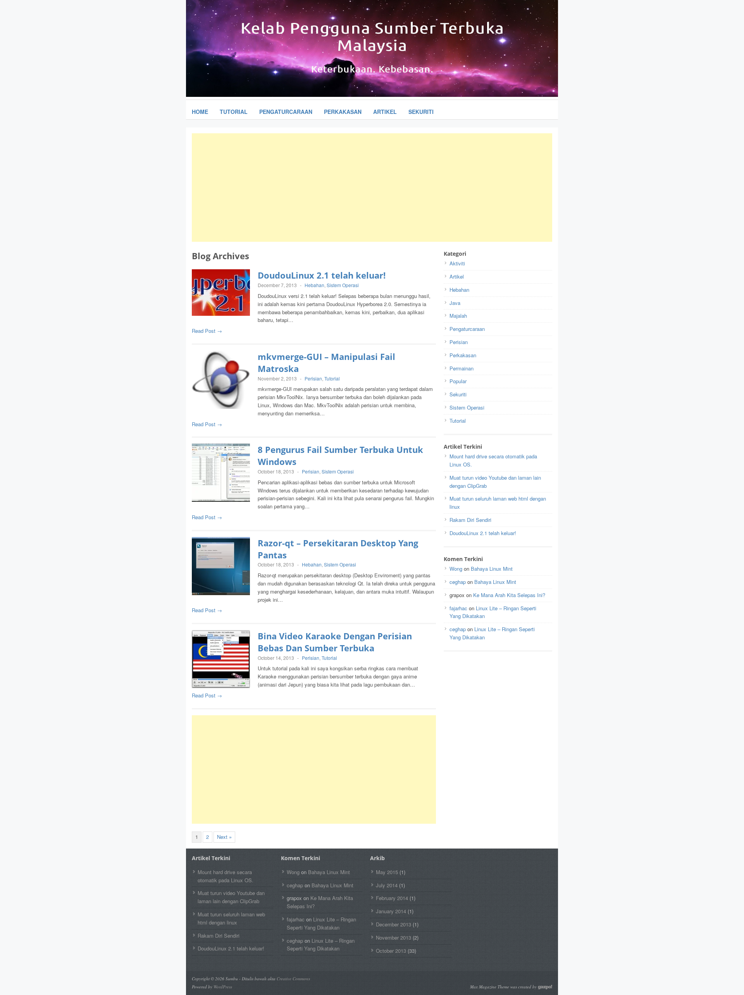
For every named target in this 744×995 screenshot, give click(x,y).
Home (200, 111)
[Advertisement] (372, 187)
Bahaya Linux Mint (492, 568)
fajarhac (458, 608)
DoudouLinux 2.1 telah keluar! (322, 275)
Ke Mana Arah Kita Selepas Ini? (509, 595)
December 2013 (393, 924)
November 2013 (393, 937)
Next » (224, 836)
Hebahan (314, 285)
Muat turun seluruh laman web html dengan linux (231, 918)
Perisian (313, 378)
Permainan (462, 368)
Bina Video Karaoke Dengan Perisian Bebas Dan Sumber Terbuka (335, 642)
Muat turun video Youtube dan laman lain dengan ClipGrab (231, 897)
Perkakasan (343, 111)
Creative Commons (293, 978)
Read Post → (207, 330)
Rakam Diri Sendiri (470, 519)
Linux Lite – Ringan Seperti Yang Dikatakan (321, 923)
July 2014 (387, 885)
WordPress (223, 987)
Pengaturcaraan (285, 111)
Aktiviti (457, 263)
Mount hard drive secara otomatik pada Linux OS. (225, 876)
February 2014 (392, 898)
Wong (456, 568)
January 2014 (391, 911)
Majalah (458, 315)
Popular (458, 381)
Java (455, 302)
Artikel (385, 111)
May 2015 (387, 872)
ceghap (458, 581)
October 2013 (391, 950)
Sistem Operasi (343, 285)
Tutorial (234, 111)
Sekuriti (421, 111)
